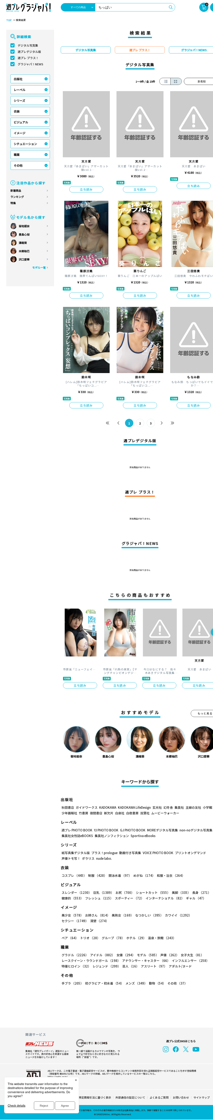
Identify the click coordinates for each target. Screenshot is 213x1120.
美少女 (72, 915)
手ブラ (72, 983)
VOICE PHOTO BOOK (158, 853)
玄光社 (157, 807)
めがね (144, 875)
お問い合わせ (181, 1097)
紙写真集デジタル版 (76, 853)
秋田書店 (68, 807)
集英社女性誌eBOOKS (77, 835)
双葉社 (145, 813)
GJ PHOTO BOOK (132, 830)
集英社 (179, 807)
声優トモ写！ (71, 858)
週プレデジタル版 (29, 52)
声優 (169, 955)
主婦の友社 (193, 807)
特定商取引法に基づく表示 (95, 1097)
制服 (97, 875)
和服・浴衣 (171, 875)
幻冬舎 (168, 807)
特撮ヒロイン (76, 966)
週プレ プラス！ (28, 58)
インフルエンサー (190, 960)
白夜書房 (132, 813)
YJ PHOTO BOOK (106, 830)
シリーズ (19, 100)
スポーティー (129, 898)
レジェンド (107, 966)
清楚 (99, 921)
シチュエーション (25, 144)
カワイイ (178, 915)
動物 (157, 983)
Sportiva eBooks (143, 835)
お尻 (124, 892)
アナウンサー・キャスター (146, 960)
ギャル (196, 898)
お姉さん (97, 915)
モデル (148, 955)
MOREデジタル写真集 (162, 830)
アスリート (154, 966)
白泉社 (119, 813)
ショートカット (153, 892)
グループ (113, 938)
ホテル (136, 938)
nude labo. (104, 858)
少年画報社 (69, 813)
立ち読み (86, 189)
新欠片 (108, 813)
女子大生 (192, 955)
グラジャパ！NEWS (30, 64)
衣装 (17, 111)
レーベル (19, 90)
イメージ (19, 133)
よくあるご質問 (159, 1097)
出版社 (18, 79)
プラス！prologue (104, 853)
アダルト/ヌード (180, 966)
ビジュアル (21, 122)
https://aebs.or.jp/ (58, 1076)
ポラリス (88, 858)
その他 (18, 165)
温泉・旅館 (162, 938)
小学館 (207, 807)
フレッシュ (99, 898)
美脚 (181, 892)
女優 (125, 955)
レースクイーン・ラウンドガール (91, 960)
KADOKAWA (107, 807)
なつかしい (149, 915)
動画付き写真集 (130, 853)
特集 (13, 203)
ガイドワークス (87, 807)
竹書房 (83, 813)
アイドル (102, 955)
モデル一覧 (39, 267)
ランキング (17, 197)
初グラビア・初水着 (104, 983)
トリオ (90, 938)
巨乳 (103, 892)
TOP (9, 20)
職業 (17, 155)
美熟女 (123, 915)
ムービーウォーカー (165, 813)
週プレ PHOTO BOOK (77, 830)
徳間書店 (96, 813)
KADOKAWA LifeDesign (134, 807)
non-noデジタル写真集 (196, 830)
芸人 (130, 966)
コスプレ (74, 875)
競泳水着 (120, 875)
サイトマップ (201, 1097)
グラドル (75, 955)
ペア (70, 938)
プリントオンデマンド (190, 853)
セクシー (75, 921)
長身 (201, 892)
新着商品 (15, 190)
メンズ (136, 983)
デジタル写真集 (28, 45)
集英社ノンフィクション (112, 835)
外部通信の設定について (130, 1097)
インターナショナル (165, 898)
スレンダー (77, 892)
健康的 (72, 898)
